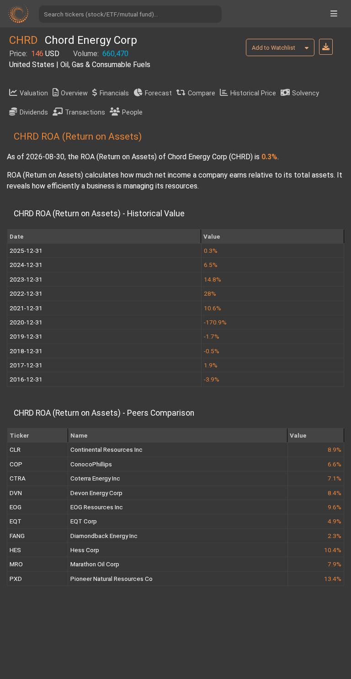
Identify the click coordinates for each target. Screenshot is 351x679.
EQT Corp (83, 521)
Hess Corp (84, 550)
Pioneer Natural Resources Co (111, 578)
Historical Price (253, 93)
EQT (15, 521)
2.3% (334, 535)
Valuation (34, 93)
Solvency (305, 93)
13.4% (332, 578)
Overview (74, 93)
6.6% (334, 464)
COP (16, 464)
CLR (15, 449)
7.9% (334, 564)
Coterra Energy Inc (95, 478)
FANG (17, 535)
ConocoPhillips (91, 464)
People (132, 112)
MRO (16, 564)
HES (15, 550)
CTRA (18, 478)
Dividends (34, 112)
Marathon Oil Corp (94, 564)
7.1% (334, 478)
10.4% (332, 550)
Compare (201, 93)
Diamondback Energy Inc (104, 535)
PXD (16, 578)
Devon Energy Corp (96, 492)
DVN (16, 492)
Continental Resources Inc (106, 449)
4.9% (334, 521)
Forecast (158, 93)
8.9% (334, 449)
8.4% (334, 492)
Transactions (85, 112)
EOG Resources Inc (96, 507)
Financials (114, 93)
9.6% (334, 507)
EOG (15, 507)
